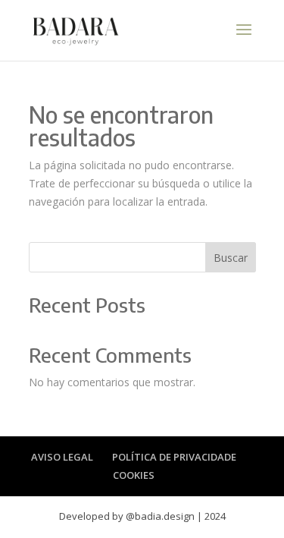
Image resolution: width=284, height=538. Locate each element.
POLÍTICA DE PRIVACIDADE (174, 457)
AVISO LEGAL (62, 457)
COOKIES (133, 475)
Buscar (231, 257)
